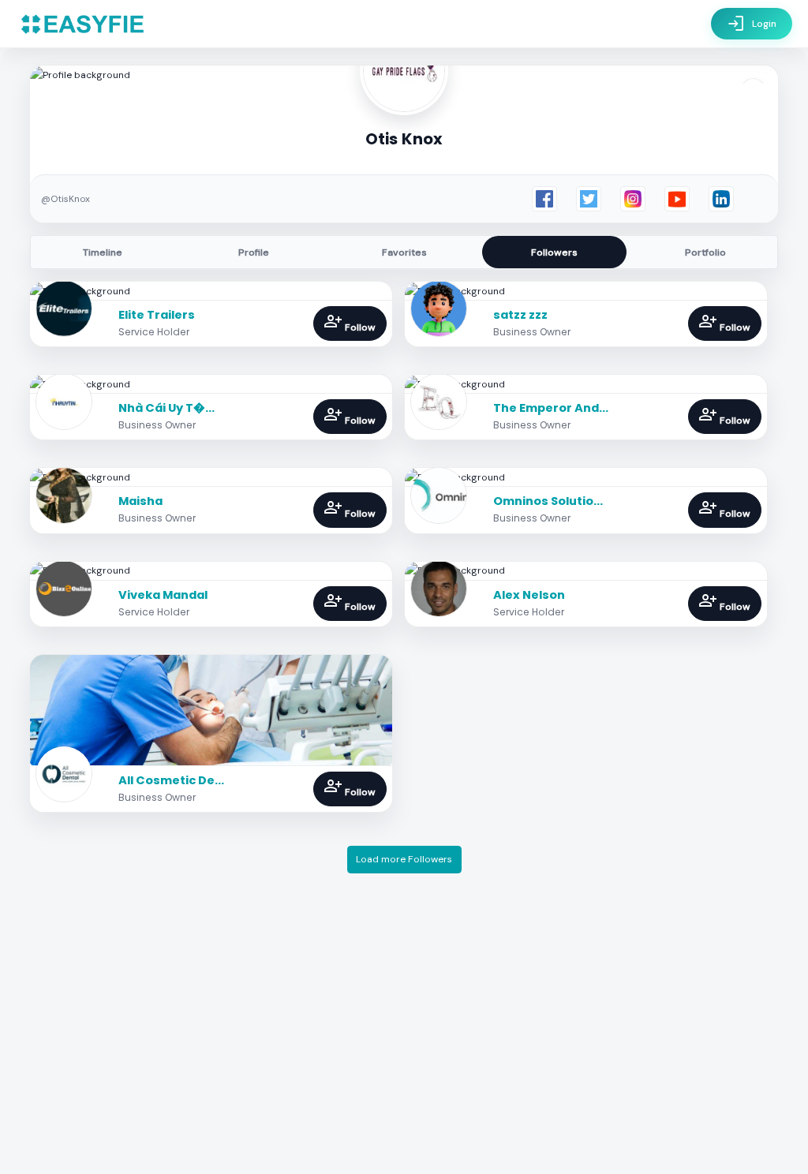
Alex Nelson (529, 595)
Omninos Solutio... (548, 501)
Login (751, 24)
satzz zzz (520, 315)
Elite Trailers (156, 315)
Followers (554, 252)
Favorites (404, 252)
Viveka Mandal (163, 595)
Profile (253, 252)
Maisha (140, 501)
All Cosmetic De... (171, 780)
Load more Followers (404, 859)
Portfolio (705, 252)
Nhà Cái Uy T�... (166, 408)
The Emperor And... (550, 408)
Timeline (102, 252)
